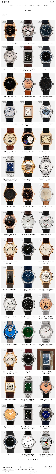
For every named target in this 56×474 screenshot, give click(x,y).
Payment (31, 466)
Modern (12, 5)
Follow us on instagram (21, 469)
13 (33, 459)
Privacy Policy (32, 472)
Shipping (31, 467)
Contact (45, 5)
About (38, 5)
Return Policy (32, 469)
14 (35, 459)
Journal (31, 5)
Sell (25, 5)
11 (28, 459)
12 (30, 459)
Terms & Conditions (33, 471)
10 (26, 459)
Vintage (19, 5)
